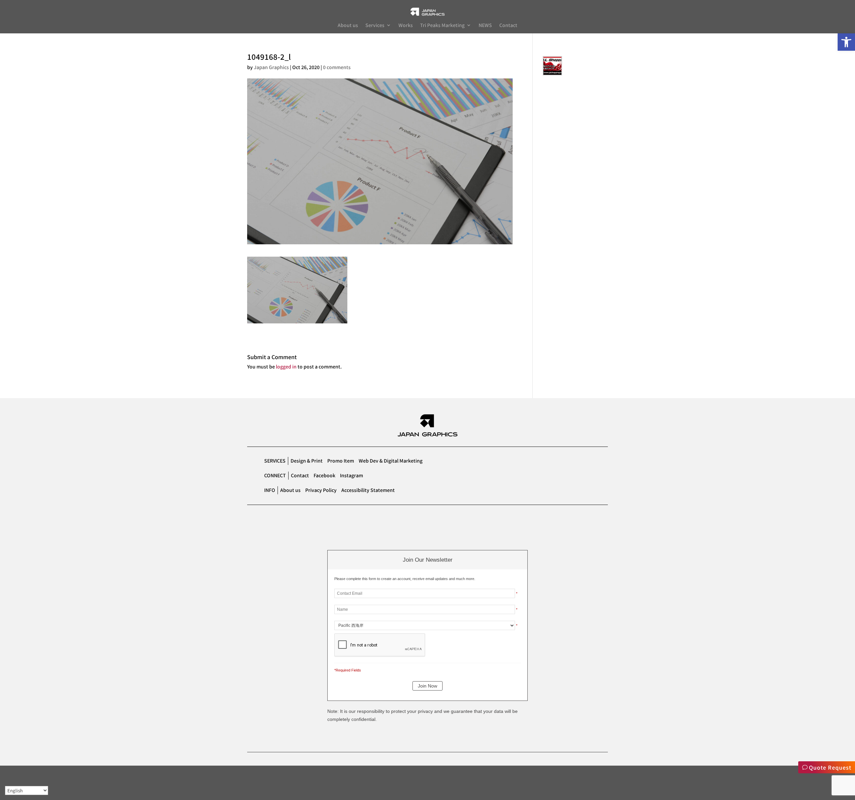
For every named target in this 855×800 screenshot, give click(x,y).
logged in (286, 366)
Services (374, 25)
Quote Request (830, 767)
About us (348, 25)
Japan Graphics (271, 67)
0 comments (337, 67)
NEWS (485, 25)
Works (405, 25)
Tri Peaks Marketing (442, 25)
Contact (508, 25)
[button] (846, 42)
